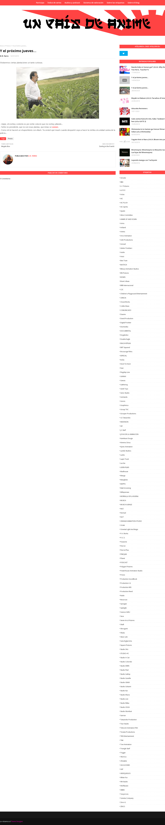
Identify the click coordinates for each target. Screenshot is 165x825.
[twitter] (123, 53)
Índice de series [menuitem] (54, 2)
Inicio (2, 46)
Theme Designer (17, 821)
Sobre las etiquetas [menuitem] (115, 2)
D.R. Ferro (4, 56)
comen (55, 127)
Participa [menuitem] (40, 2)
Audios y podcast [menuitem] (72, 2)
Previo (7, 46)
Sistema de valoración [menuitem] (93, 2)
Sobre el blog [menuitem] (133, 2)
